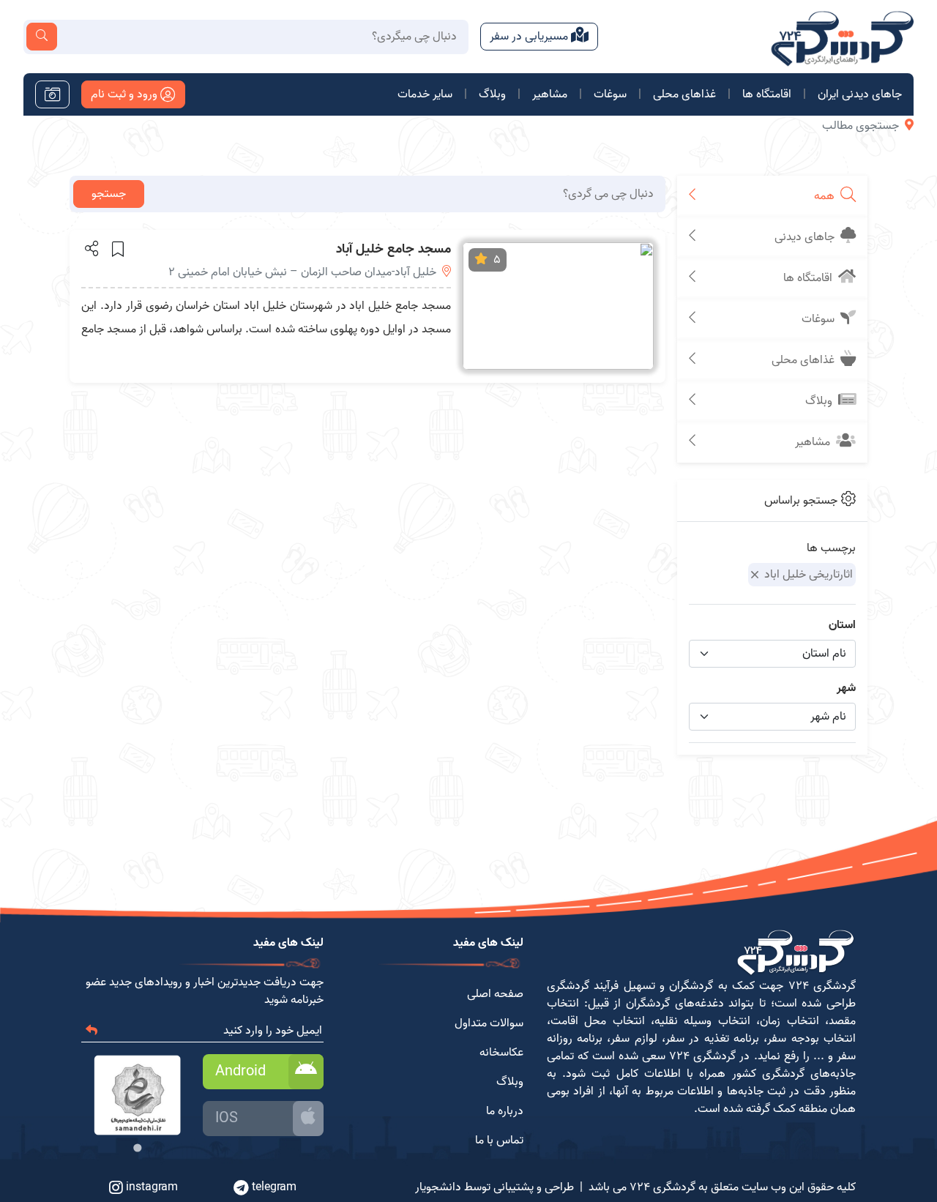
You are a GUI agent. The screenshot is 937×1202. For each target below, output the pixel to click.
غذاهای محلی (684, 94)
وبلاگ (492, 94)
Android (240, 1071)
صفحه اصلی (495, 994)
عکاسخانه (501, 1052)
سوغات (610, 94)
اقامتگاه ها (766, 94)
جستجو (109, 194)
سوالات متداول (489, 1023)
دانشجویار (438, 1187)
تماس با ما (499, 1140)
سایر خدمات (424, 94)
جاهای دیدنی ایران (860, 94)
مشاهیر (549, 94)
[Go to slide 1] (137, 1147)
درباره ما (504, 1111)
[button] (90, 248)
